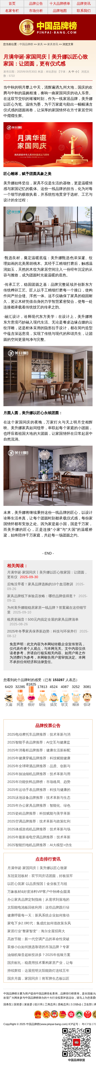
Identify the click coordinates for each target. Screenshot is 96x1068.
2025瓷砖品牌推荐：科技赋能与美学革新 (38, 813)
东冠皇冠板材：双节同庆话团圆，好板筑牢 (40, 876)
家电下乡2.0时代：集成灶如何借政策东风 (39, 923)
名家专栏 (12, 11)
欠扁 (8, 704)
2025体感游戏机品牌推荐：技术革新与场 (38, 829)
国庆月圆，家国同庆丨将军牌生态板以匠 (38, 978)
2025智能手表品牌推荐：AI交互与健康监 (38, 742)
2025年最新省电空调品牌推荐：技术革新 (38, 837)
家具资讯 (52, 44)
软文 (64, 704)
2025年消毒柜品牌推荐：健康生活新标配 (38, 750)
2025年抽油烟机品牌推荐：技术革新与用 (38, 774)
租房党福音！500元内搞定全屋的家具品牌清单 (43, 619)
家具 (40, 44)
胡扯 (42, 704)
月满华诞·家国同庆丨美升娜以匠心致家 (37, 868)
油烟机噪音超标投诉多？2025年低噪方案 (38, 955)
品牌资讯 (84, 3)
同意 (20, 704)
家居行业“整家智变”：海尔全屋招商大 (36, 931)
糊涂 (75, 704)
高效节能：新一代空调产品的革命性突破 (38, 939)
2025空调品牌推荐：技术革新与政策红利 (38, 821)
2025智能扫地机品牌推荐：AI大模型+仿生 (39, 845)
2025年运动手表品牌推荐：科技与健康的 (38, 790)
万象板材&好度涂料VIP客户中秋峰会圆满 (38, 892)
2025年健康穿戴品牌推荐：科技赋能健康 (38, 758)
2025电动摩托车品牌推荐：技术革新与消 (38, 734)
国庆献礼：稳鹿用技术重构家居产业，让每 (40, 963)
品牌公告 (36, 3)
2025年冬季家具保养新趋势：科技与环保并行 (42, 631)
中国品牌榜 (26, 44)
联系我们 (84, 11)
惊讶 (87, 704)
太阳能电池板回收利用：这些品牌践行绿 (38, 907)
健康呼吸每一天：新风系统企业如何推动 (38, 915)
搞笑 (53, 704)
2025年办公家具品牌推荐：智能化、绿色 (38, 805)
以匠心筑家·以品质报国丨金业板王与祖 (37, 884)
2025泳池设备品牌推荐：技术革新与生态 (38, 798)
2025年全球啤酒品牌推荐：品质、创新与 (38, 766)
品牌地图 (60, 11)
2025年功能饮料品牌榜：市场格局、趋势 (38, 782)
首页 (12, 3)
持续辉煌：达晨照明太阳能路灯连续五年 (38, 971)
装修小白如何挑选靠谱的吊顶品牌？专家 (38, 947)
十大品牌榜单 (59, 3)
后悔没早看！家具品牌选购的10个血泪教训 (40, 584)
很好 (31, 704)
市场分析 (36, 11)
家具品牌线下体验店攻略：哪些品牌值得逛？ (41, 596)
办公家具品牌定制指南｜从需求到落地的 (38, 899)
